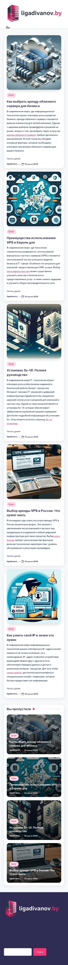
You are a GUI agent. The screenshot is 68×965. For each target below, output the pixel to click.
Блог (11, 95)
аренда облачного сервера (21, 134)
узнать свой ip (14, 672)
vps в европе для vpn (18, 271)
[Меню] (7, 27)
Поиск (40, 951)
